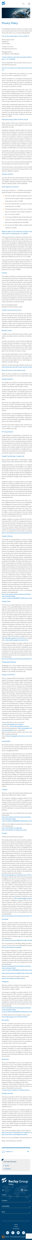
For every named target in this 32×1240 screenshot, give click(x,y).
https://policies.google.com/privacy (19, 726)
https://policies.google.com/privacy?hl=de (17, 640)
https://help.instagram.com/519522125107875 (15, 1017)
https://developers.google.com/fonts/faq (13, 638)
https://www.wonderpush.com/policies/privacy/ (17, 1090)
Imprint (7, 1165)
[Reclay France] (3, 4)
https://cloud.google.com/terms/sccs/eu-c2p (18, 736)
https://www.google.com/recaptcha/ (13, 724)
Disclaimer (8, 1168)
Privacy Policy (16, 1228)
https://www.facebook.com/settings (11, 947)
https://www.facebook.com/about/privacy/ (13, 978)
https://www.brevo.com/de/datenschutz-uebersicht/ (16, 1132)
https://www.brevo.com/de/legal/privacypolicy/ (15, 1134)
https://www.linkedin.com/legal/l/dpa (12, 828)
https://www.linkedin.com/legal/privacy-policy (14, 830)
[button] (3, 1237)
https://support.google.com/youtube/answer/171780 (16, 875)
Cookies (16, 1226)
